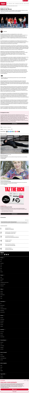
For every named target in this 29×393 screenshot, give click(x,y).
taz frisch (1, 333)
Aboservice (1, 377)
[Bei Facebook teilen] (12, 131)
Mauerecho (1, 322)
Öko (0, 261)
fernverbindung (2, 319)
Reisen (1, 365)
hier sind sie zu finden (24, 222)
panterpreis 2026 (2, 312)
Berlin (1, 268)
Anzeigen (1, 370)
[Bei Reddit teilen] (17, 131)
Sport (1, 266)
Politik (1, 259)
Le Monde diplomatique (3, 358)
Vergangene (1, 347)
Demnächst (1, 342)
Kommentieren (5, 129)
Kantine (1, 367)
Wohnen (1, 280)
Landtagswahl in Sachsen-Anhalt (4, 282)
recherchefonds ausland (3, 308)
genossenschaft (2, 305)
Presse (1, 298)
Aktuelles (1, 291)
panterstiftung (2, 310)
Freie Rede (1, 324)
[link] (8, 4)
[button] (28, 0)
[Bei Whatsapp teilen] (13, 131)
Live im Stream (2, 345)
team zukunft (2, 331)
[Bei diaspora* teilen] (15, 131)
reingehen (1, 326)
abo (0, 303)
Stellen (1, 296)
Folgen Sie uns (2, 254)
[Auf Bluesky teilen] (10, 131)
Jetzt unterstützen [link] (14, 123)
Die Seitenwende (2, 294)
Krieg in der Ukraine (2, 284)
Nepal (1, 277)
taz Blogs (1, 354)
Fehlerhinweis (9, 129)
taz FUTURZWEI (2, 356)
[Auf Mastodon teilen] (8, 131)
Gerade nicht (25, 380)
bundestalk (1, 317)
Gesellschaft (2, 263)
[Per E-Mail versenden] (7, 131)
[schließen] (28, 380)
